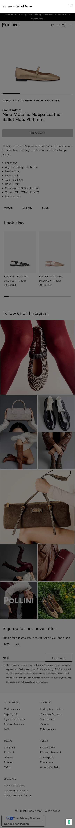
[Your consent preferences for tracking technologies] (69, 822)
